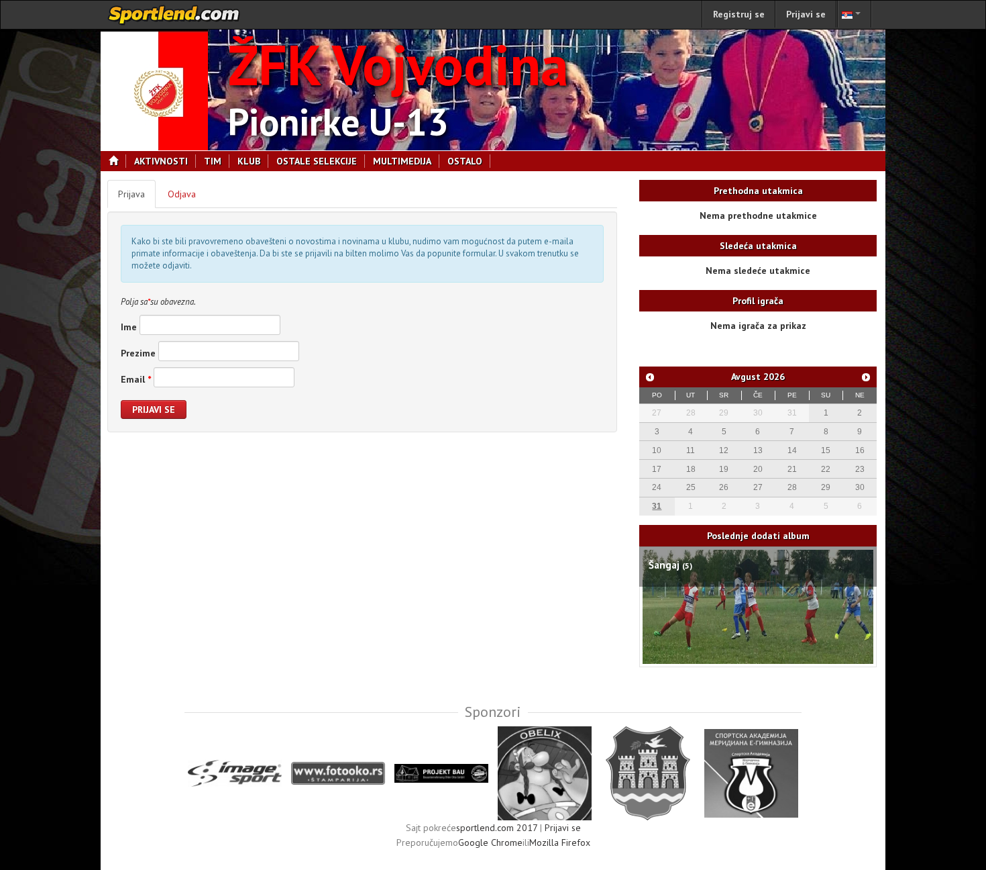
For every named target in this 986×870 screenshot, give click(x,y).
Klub (248, 161)
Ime (129, 327)
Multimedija (402, 161)
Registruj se (739, 14)
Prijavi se (806, 14)
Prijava (131, 194)
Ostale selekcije (316, 161)
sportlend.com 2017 (496, 828)
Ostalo (464, 161)
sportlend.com (174, 15)
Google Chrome (490, 842)
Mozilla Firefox (559, 842)
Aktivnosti (161, 161)
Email (136, 379)
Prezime (138, 353)
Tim (212, 161)
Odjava (182, 194)
